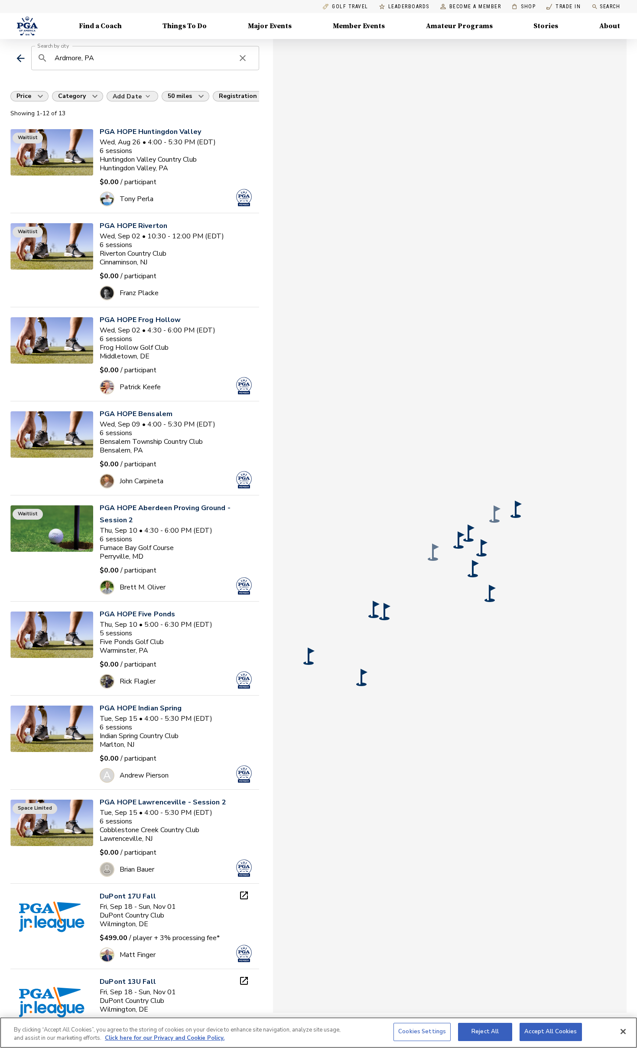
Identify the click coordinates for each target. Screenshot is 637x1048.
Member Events (359, 26)
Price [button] (23, 96)
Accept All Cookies (550, 1031)
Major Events (270, 26)
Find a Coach (100, 26)
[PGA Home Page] (27, 26)
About (609, 26)
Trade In (563, 7)
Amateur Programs (459, 26)
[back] (20, 58)
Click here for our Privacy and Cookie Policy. (164, 1038)
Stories (545, 26)
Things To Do (184, 26)
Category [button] (72, 96)
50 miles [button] (180, 96)
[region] (318, 1032)
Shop (524, 7)
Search (610, 6)
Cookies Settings (422, 1031)
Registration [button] (238, 96)
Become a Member (475, 7)
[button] (459, 540)
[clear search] (242, 58)
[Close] (623, 1031)
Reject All (485, 1031)
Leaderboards (408, 7)
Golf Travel (350, 7)
